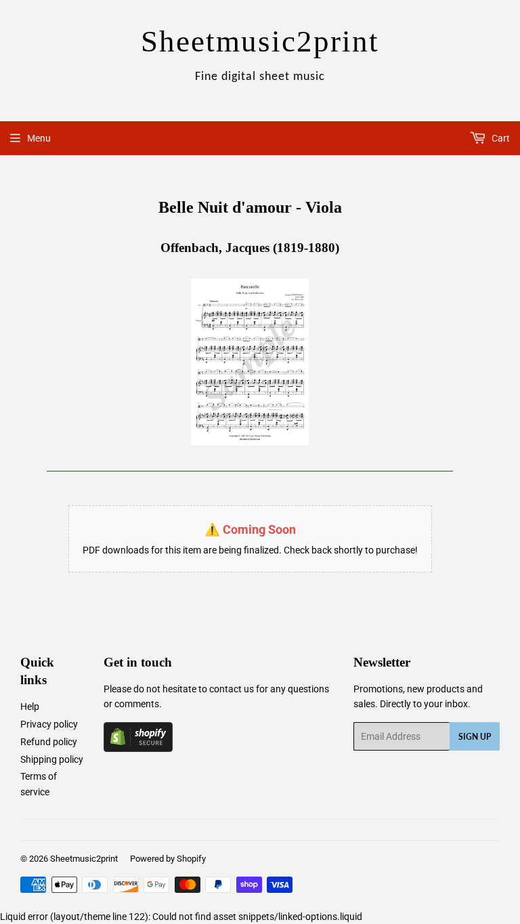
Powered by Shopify (168, 859)
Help (29, 706)
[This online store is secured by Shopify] (138, 748)
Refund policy (48, 741)
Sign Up (474, 737)
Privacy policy (49, 724)
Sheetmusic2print (84, 859)
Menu (39, 138)
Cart (500, 138)
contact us (231, 689)
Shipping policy (51, 759)
